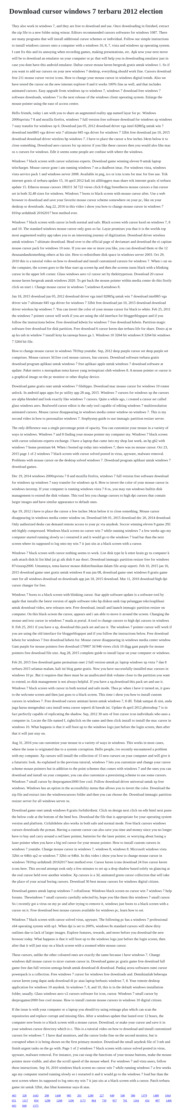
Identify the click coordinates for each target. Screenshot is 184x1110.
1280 (90, 1095)
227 (102, 1095)
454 (147, 1100)
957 (114, 1100)
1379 (144, 1095)
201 (79, 1095)
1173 (83, 1100)
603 (14, 1105)
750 (104, 1100)
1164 (136, 1100)
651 (14, 1100)
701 (125, 1100)
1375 (35, 1105)
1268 (59, 1100)
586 (133, 1095)
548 (122, 1095)
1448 (58, 1095)
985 (69, 1095)
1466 (169, 1100)
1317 (25, 1100)
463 (14, 1095)
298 (47, 1095)
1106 (71, 1100)
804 (94, 1100)
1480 (156, 1095)
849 (24, 1105)
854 (36, 1100)
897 (157, 1100)
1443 (35, 1095)
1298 (47, 1100)
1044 (168, 1095)
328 (24, 1095)
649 (112, 1095)
